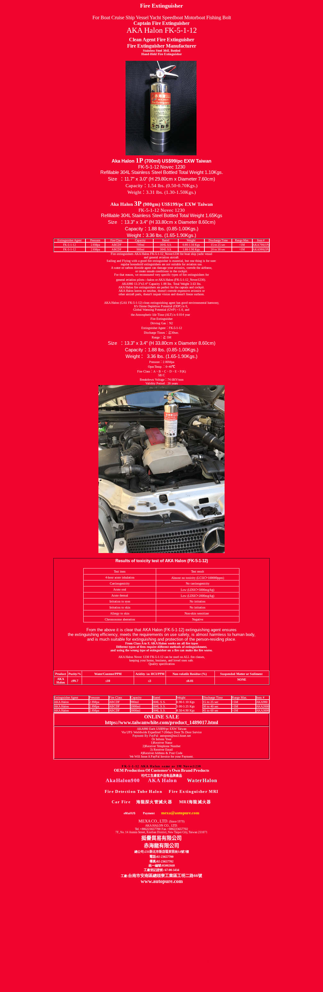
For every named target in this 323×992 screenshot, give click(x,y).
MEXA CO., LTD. (161, 821)
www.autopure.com (162, 881)
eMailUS (129, 813)
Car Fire (121, 801)
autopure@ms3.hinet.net (175, 735)
